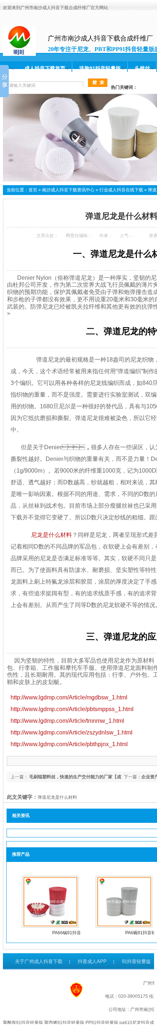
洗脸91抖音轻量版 (100, 68)
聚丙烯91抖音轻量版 (64, 1022)
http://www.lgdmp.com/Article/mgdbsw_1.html (69, 697)
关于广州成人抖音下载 (38, 961)
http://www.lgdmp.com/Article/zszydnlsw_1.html (72, 732)
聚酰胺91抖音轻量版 (23, 1022)
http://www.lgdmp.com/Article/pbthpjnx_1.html (69, 744)
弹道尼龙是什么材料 (57, 797)
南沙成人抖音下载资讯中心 (68, 189)
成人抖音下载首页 (44, 68)
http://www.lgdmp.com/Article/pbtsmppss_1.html (72, 709)
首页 (32, 189)
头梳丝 (142, 68)
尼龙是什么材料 (49, 535)
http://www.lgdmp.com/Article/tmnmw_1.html (67, 721)
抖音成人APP (92, 961)
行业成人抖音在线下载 (121, 189)
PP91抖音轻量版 (101, 1022)
